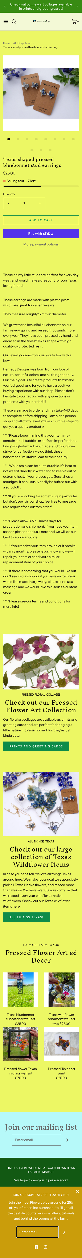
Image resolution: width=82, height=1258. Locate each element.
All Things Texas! (26, 917)
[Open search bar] (15, 21)
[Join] (67, 1140)
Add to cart (41, 220)
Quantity (9, 194)
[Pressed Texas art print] (61, 1044)
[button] (41, 93)
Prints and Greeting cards (36, 746)
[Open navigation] (5, 21)
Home (6, 43)
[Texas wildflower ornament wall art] (61, 989)
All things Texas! (22, 43)
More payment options (41, 244)
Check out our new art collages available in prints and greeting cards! (41, 6)
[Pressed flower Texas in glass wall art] (20, 1044)
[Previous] (4, 6)
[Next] (77, 6)
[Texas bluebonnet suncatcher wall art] (20, 989)
